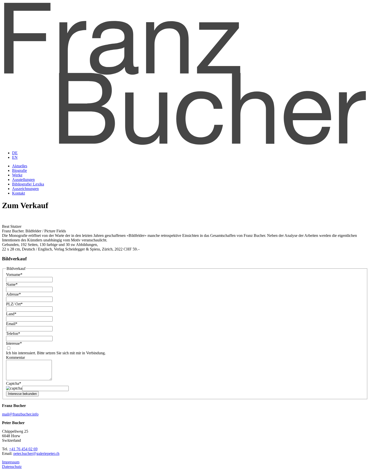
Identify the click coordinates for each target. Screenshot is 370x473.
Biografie (19, 170)
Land (11, 314)
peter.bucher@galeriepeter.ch (36, 453)
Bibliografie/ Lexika (28, 184)
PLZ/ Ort (14, 304)
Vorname (14, 274)
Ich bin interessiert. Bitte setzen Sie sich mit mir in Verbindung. (56, 353)
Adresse (13, 294)
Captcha (13, 383)
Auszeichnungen (25, 188)
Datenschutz (12, 466)
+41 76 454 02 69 (23, 449)
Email (11, 324)
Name (12, 284)
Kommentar (15, 357)
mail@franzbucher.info (20, 414)
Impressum (10, 462)
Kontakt (18, 193)
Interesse (14, 343)
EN (15, 157)
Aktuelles (19, 166)
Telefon (13, 333)
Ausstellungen (23, 179)
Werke (17, 175)
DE (15, 153)
